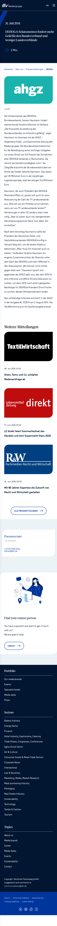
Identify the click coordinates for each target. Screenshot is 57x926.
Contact (8, 866)
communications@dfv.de (15, 885)
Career (7, 845)
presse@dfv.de (10, 550)
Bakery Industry (12, 720)
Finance (8, 730)
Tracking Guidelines (11, 901)
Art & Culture (10, 751)
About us (8, 835)
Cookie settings (28, 901)
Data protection (38, 897)
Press (7, 699)
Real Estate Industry (14, 793)
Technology (10, 804)
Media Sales (10, 850)
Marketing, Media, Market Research (21, 777)
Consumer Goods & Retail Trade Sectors (23, 757)
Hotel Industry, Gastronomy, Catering (22, 736)
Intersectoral (10, 767)
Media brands (10, 840)
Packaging (9, 788)
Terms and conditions (21, 897)
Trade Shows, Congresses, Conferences (23, 741)
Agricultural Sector (13, 746)
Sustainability (11, 798)
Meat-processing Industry (16, 783)
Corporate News (12, 762)
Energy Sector (11, 725)
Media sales (10, 694)
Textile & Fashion (12, 809)
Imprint (7, 897)
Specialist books (12, 689)
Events (7, 684)
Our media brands (13, 679)
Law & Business (12, 772)
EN (47, 5)
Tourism (8, 814)
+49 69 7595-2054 (12, 548)
